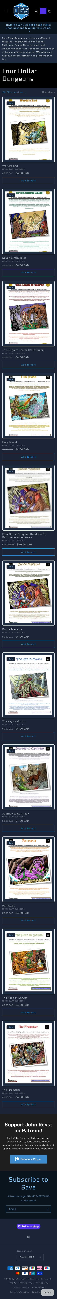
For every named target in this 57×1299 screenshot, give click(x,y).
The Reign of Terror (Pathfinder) (23, 349)
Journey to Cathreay (15, 813)
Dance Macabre (12, 629)
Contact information (19, 1292)
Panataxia (8, 905)
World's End (10, 165)
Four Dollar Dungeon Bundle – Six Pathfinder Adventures (24, 536)
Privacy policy (41, 1283)
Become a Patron (31, 1159)
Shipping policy (39, 1287)
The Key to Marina (14, 721)
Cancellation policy (41, 1292)
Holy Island (9, 442)
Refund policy (25, 1283)
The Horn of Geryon (15, 997)
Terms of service (21, 1287)
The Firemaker (11, 1089)
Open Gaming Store (21, 1279)
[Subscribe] (47, 1209)
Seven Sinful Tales (14, 257)
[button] (6, 11)
